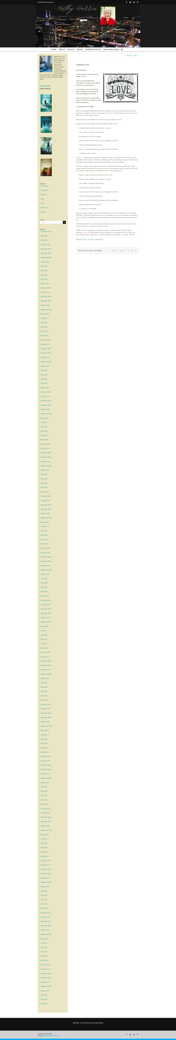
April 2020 (44, 487)
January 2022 (45, 396)
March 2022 (45, 388)
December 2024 (46, 249)
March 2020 (45, 492)
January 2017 (45, 657)
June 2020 (44, 479)
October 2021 (45, 409)
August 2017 (45, 626)
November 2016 (46, 665)
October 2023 (45, 305)
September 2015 (46, 726)
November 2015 (46, 717)
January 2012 (45, 917)
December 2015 (46, 713)
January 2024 (45, 292)
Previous (129, 55)
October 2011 (45, 930)
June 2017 (44, 635)
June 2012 (44, 895)
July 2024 (44, 266)
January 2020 (45, 500)
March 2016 (45, 700)
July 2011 (44, 943)
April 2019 (44, 539)
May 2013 (44, 847)
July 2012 (44, 891)
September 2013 (46, 830)
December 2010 (46, 973)
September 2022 (46, 362)
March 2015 (45, 752)
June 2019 (44, 531)
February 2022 (45, 392)
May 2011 (44, 952)
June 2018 (44, 583)
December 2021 (46, 400)
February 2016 (45, 704)
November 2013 (46, 821)
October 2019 (45, 513)
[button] (122, 49)
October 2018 (45, 565)
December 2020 (46, 453)
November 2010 (46, 978)
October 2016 (45, 669)
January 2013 (45, 865)
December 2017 (46, 609)
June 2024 (44, 270)
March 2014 (45, 804)
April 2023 (44, 331)
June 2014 (44, 791)
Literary (43, 194)
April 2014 (44, 800)
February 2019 (45, 548)
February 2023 (45, 340)
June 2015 (44, 739)
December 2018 (46, 557)
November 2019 (46, 509)
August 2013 (45, 834)
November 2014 (46, 769)
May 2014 (44, 795)
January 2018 (45, 604)
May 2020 (44, 483)
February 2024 (45, 288)
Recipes (43, 212)
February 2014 (45, 808)
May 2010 (44, 1004)
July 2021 (44, 422)
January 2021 (45, 448)
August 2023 (45, 314)
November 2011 (46, 926)
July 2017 (44, 630)
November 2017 (46, 613)
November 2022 (46, 353)
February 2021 (45, 444)
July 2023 (44, 318)
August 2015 (45, 730)
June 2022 (44, 374)
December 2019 (46, 505)
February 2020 (45, 496)
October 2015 (45, 722)
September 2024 (46, 257)
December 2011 (46, 921)
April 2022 (44, 383)
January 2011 (45, 969)
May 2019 (44, 535)
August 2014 (45, 782)
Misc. (42, 199)
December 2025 (46, 231)
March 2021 (45, 440)
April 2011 (44, 956)
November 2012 (46, 873)
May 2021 (44, 431)
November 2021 (46, 405)
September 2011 (46, 934)
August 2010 (45, 991)
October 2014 (45, 774)
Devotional (91, 239)
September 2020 (46, 466)
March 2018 (45, 596)
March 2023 (45, 335)
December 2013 (46, 817)
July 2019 (44, 526)
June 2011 (44, 947)
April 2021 (44, 435)
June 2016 (44, 687)
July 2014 (44, 787)
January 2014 (45, 813)
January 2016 (45, 709)
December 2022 (46, 348)
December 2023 (46, 296)
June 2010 (44, 999)
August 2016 (45, 678)
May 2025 (44, 236)
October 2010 (45, 982)
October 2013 (45, 826)
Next (135, 55)
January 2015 (45, 761)
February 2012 (45, 912)
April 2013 (44, 852)
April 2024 (44, 279)
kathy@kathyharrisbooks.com (46, 2)
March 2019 (45, 544)
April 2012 (44, 904)
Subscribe (44, 86)
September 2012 (46, 882)
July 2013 (44, 839)
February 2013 (45, 860)
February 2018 (45, 600)
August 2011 (45, 938)
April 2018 (44, 591)
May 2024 (44, 275)
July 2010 (44, 995)
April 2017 (44, 643)
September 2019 (46, 518)
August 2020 (45, 470)
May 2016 (44, 691)
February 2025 (45, 244)
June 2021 (44, 427)
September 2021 (46, 414)
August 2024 (45, 262)
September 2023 (46, 309)
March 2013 (45, 856)
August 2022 (45, 366)
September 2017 (46, 622)
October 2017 (45, 617)
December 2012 (46, 869)
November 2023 (46, 301)
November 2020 (46, 457)
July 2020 (44, 474)
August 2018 (45, 574)
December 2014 (46, 765)
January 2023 (45, 344)
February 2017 (45, 652)
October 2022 (45, 357)
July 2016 (44, 683)
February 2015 (45, 756)
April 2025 (44, 240)
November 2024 (46, 253)
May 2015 (44, 743)
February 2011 (45, 965)
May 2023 (44, 327)
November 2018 (46, 561)
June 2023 (44, 322)
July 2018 (44, 578)
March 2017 (45, 648)
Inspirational (45, 190)
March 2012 (45, 908)
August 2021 (45, 418)
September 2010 (46, 986)
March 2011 (44, 960)
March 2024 (45, 283)
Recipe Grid (44, 207)
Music (43, 203)
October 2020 (45, 461)
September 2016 (46, 674)
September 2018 (46, 570)
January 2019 (45, 552)
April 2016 (44, 696)
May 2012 (44, 899)
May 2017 (44, 639)
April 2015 (44, 748)
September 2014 (46, 778)
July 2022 (44, 370)
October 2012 (45, 878)
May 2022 (44, 379)
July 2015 (44, 735)
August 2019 (45, 522)
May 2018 (44, 587)
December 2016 (46, 661)
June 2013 (44, 843)
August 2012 (45, 886)
